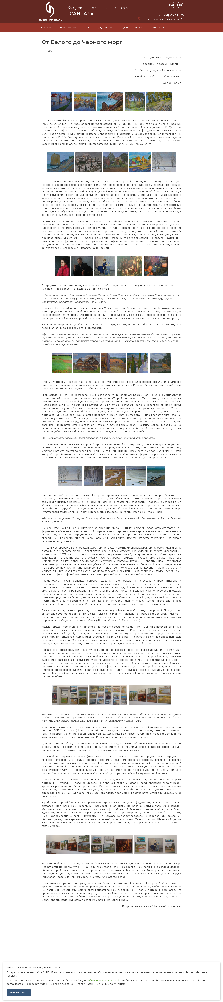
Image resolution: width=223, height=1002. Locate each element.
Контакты (158, 27)
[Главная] (51, 21)
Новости (140, 27)
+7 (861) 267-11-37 (170, 15)
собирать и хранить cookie (103, 980)
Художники (104, 27)
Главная (46, 27)
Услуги (123, 27)
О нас (86, 27)
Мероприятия (67, 27)
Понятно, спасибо (19, 992)
